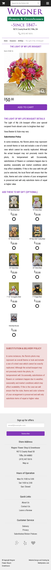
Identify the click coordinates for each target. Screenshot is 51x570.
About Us (25, 502)
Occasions (13, 41)
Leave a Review (25, 510)
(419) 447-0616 (27, 33)
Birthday (20, 41)
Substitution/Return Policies (25, 534)
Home (5, 41)
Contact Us (25, 506)
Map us (26, 463)
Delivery (25, 526)
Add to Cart (26, 107)
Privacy (25, 530)
